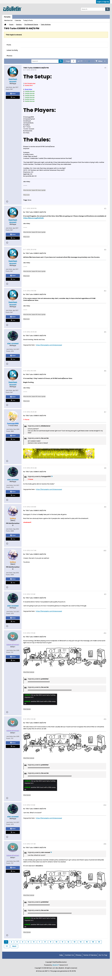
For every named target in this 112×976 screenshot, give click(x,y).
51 (99, 942)
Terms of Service (90, 955)
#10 (105, 550)
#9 (105, 507)
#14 (104, 805)
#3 (105, 249)
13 (74, 942)
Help (61, 955)
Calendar (18, 20)
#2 (105, 208)
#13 (105, 719)
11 (62, 942)
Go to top (103, 955)
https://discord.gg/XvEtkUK (33, 218)
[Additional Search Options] (104, 9)
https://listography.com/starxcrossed (49, 345)
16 (93, 942)
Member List (8, 20)
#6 (105, 371)
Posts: (8, 89)
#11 (105, 594)
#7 (105, 412)
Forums (7, 17)
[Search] (107, 9)
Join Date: (9, 87)
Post (14, 97)
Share (14, 93)
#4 (105, 291)
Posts (9, 45)
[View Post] (52, 476)
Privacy (78, 955)
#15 (105, 844)
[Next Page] (89, 61)
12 (68, 942)
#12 (105, 633)
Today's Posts (28, 20)
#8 (105, 468)
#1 (105, 68)
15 (87, 942)
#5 (105, 332)
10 (56, 942)
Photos (9, 56)
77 (7, 946)
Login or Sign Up (103, 2)
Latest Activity (12, 50)
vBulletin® (55, 965)
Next (14, 946)
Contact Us (69, 955)
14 (80, 942)
